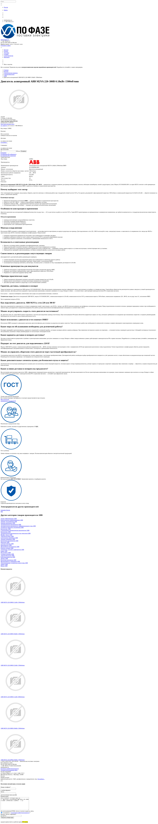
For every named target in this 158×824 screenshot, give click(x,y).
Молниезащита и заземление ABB (10, 561)
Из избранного (12, 154)
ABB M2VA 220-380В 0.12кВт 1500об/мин (13, 602)
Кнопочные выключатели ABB (9, 540)
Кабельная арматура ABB (8, 557)
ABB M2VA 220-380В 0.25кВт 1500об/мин (13, 665)
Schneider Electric (5, 510)
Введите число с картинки (8, 814)
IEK (2, 511)
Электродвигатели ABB (7, 555)
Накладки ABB (5, 542)
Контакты (6, 57)
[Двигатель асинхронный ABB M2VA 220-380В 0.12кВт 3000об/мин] (15, 695)
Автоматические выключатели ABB (11, 524)
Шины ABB (4, 566)
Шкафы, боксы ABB (6, 535)
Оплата (6, 51)
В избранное (4, 154)
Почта (2, 792)
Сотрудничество (8, 55)
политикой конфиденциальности (20, 812)
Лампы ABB (4, 564)
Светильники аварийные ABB (9, 538)
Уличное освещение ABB (8, 539)
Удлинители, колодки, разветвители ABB (12, 549)
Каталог (6, 50)
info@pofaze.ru (5, 39)
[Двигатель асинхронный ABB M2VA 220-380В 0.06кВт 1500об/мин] (15, 632)
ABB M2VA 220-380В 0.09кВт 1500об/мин (13, 728)
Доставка (6, 52)
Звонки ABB (4, 558)
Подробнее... (41, 779)
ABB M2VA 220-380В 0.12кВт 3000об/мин (13, 697)
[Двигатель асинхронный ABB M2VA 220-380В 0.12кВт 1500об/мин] (15, 601)
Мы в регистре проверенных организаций (8, 400)
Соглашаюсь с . (16, 812)
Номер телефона (6, 787)
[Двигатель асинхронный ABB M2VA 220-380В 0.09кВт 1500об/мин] (15, 727)
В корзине (3, 152)
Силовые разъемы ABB (7, 554)
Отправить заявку (6, 45)
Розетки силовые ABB (7, 548)
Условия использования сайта (9, 770)
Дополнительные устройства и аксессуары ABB (14, 563)
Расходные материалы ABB (8, 560)
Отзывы (6, 54)
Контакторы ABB (6, 529)
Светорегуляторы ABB (7, 543)
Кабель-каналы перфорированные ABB (12, 520)
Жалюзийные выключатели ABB (10, 546)
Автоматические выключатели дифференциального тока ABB (18, 526)
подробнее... (4, 142)
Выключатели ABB (6, 545)
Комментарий (4, 796)
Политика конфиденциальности (10, 768)
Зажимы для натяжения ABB (9, 521)
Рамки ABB (4, 551)
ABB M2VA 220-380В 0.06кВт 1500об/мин (13, 634)
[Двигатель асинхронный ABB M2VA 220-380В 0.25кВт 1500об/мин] (15, 664)
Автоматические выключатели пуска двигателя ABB (16, 533)
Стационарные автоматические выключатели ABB (15, 530)
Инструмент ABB (6, 552)
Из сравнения (12, 155)
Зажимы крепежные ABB (8, 523)
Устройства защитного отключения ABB (12, 527)
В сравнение (4, 155)
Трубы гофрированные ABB (9, 518)
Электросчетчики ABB (7, 536)
